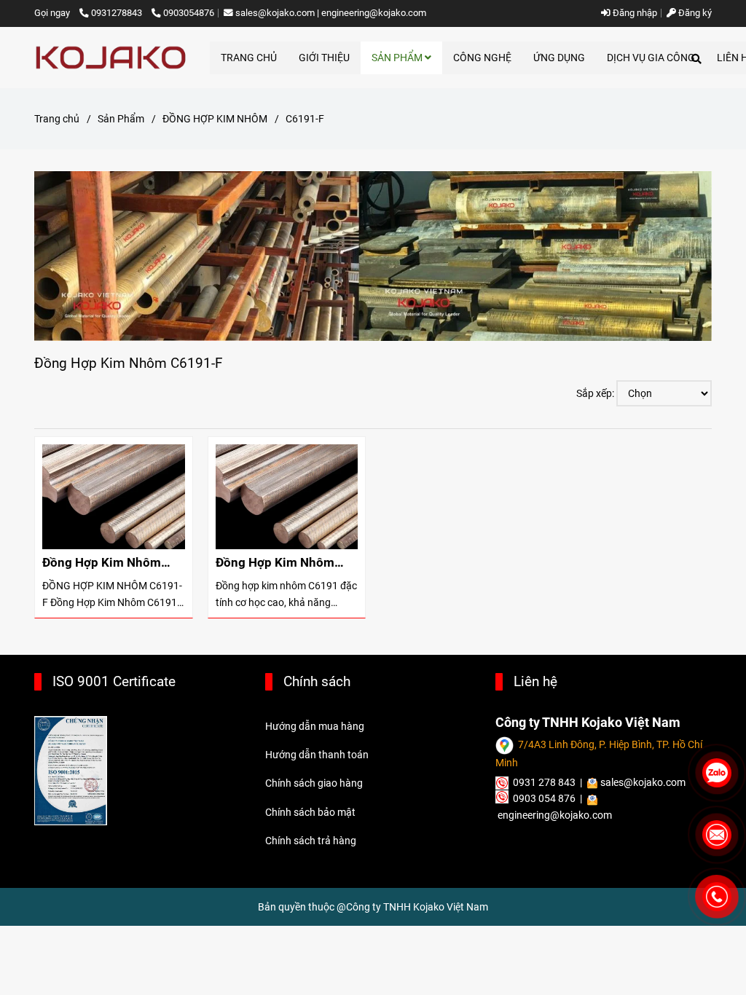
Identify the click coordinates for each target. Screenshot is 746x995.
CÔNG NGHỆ (482, 57)
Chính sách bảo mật (310, 812)
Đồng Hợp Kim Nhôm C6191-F (101, 562)
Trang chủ (56, 119)
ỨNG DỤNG (559, 57)
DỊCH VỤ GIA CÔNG (651, 57)
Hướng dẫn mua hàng (314, 726)
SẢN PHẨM (398, 57)
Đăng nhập (633, 12)
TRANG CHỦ (249, 57)
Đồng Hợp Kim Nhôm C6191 (275, 562)
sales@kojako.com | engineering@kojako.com (330, 12)
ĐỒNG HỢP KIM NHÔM (214, 119)
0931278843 (117, 12)
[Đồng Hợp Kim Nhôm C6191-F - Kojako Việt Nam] (113, 496)
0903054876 (188, 12)
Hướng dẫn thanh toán (317, 754)
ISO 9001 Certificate (114, 681)
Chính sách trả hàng (310, 840)
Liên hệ (535, 681)
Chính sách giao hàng (314, 783)
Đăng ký (694, 12)
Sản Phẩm (121, 119)
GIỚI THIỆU (324, 57)
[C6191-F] (110, 57)
